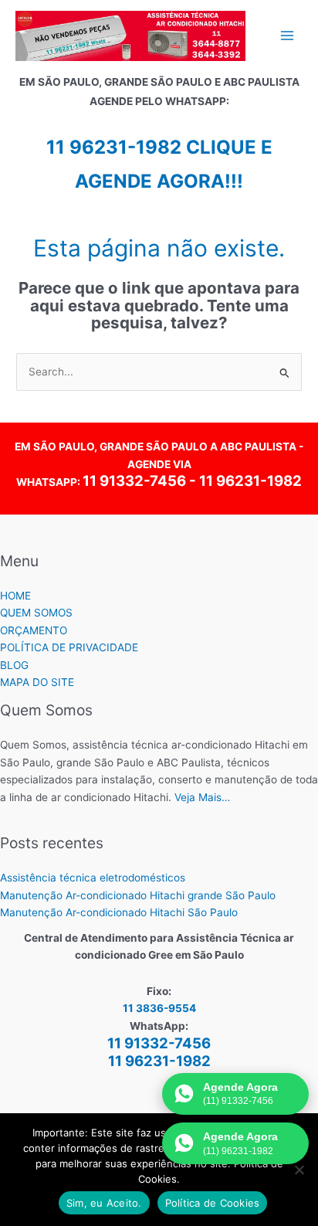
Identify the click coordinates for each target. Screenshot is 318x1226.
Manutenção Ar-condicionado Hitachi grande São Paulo (138, 895)
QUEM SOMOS (36, 612)
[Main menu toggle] (287, 36)
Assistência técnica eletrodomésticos (92, 877)
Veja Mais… (202, 797)
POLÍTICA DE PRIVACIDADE (69, 647)
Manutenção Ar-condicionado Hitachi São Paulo (119, 912)
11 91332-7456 (134, 481)
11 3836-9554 (159, 1008)
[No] (298, 1169)
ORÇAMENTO (33, 630)
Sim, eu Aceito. (104, 1203)
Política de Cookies (212, 1203)
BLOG (14, 665)
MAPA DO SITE (37, 682)
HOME (15, 595)
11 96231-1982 (250, 481)
